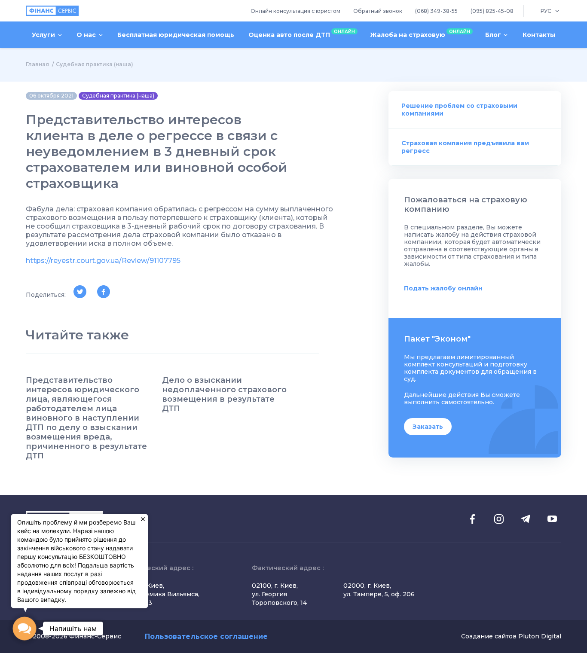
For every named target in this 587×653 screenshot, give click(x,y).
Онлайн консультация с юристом (295, 11)
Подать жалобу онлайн (443, 288)
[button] (24, 628)
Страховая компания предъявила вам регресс (465, 147)
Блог (493, 35)
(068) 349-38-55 (436, 11)
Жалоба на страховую (420, 34)
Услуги (43, 35)
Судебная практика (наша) (94, 64)
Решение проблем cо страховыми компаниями (459, 109)
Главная (37, 64)
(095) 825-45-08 (492, 11)
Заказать (428, 426)
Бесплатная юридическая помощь (175, 35)
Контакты (539, 35)
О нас (86, 35)
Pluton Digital (539, 636)
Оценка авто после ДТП (301, 34)
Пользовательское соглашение (206, 636)
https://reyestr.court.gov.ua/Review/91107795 (103, 260)
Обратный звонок (377, 11)
